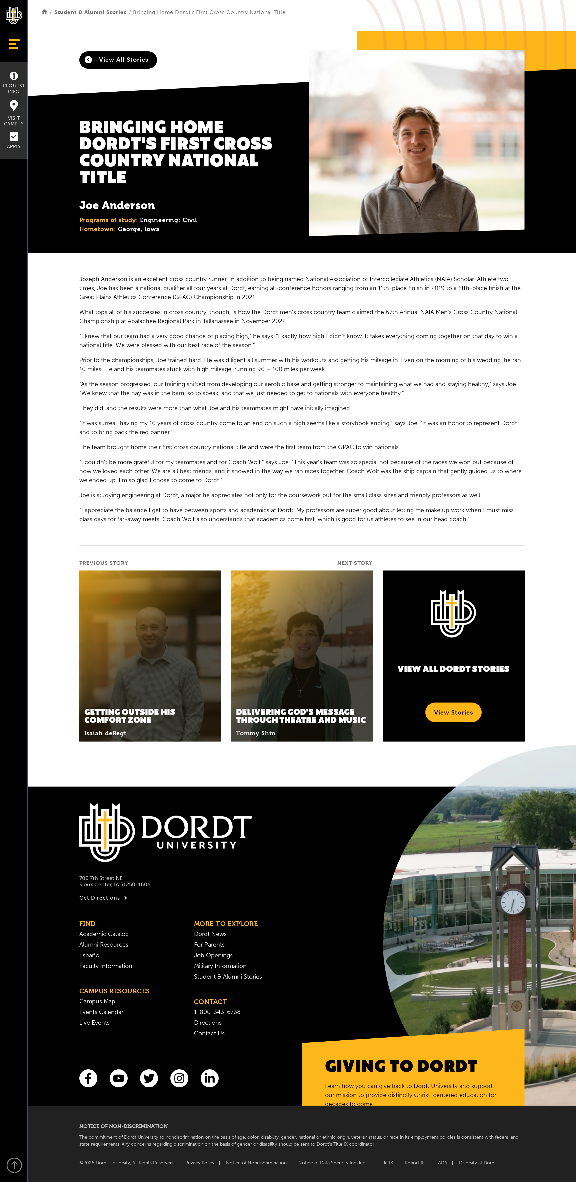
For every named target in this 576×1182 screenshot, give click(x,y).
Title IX (386, 1163)
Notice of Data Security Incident (332, 1163)
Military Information (220, 966)
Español (90, 955)
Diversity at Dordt (477, 1163)
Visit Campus (14, 121)
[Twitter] (149, 1078)
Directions (208, 1022)
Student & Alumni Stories (90, 12)
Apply (14, 146)
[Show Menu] (14, 44)
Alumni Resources (103, 944)
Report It (414, 1163)
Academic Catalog (104, 934)
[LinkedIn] (210, 1078)
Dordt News (210, 934)
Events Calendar (101, 1012)
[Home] (44, 12)
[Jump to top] (14, 1166)
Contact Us (209, 1033)
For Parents (209, 944)
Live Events (94, 1022)
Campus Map (97, 1001)
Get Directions (99, 898)
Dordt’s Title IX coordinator (345, 1144)
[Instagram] (179, 1078)
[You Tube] (119, 1078)
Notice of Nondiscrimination (256, 1163)
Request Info (14, 88)
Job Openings (213, 955)
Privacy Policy (199, 1163)
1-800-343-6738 (217, 1012)
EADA (441, 1163)
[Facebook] (88, 1078)
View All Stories (122, 59)
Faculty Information (105, 966)
